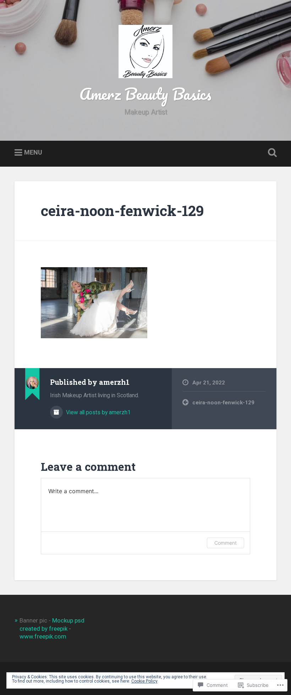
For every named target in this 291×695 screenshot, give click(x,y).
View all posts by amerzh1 (98, 412)
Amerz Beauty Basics (145, 93)
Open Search (270, 153)
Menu (33, 152)
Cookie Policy (144, 681)
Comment (225, 543)
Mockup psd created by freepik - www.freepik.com (52, 628)
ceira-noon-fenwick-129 (122, 210)
